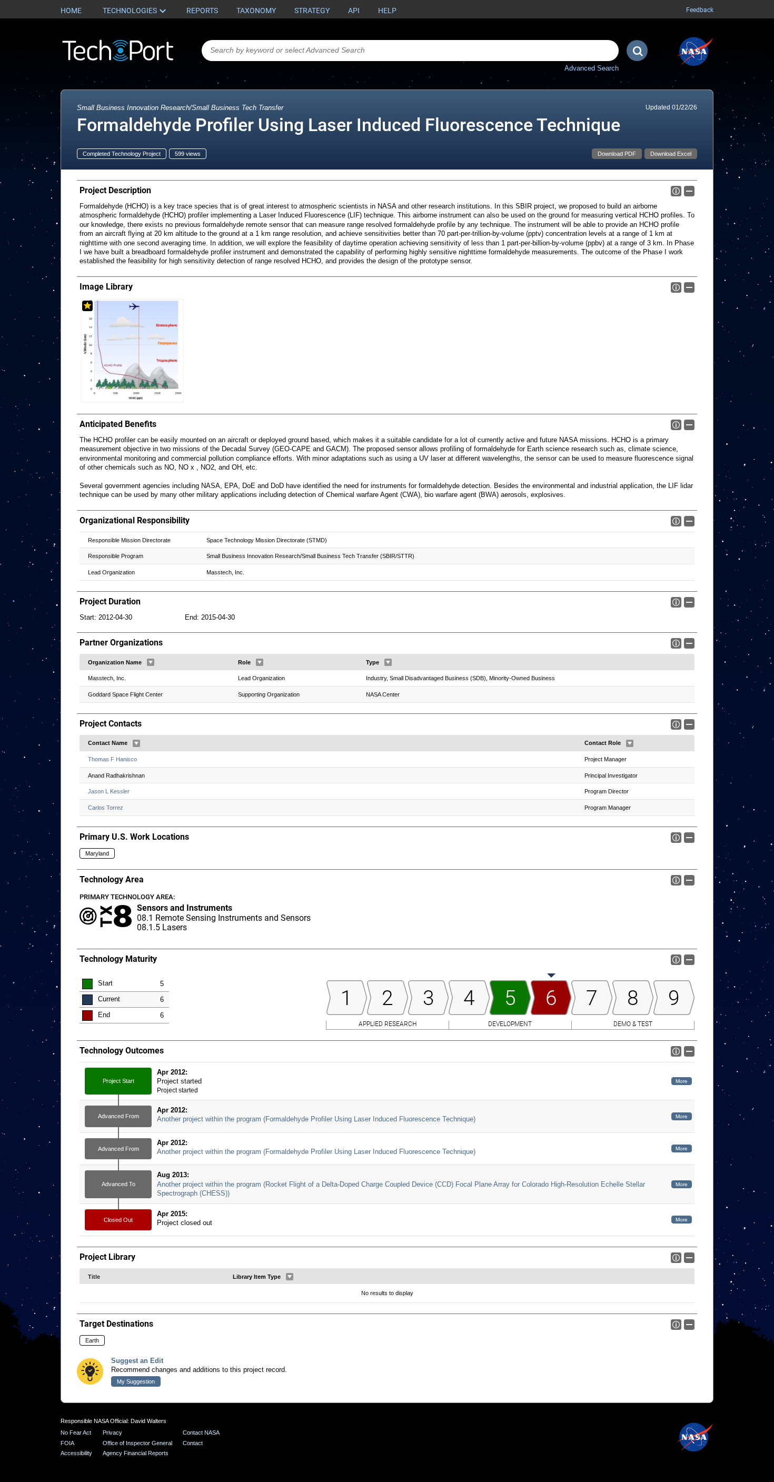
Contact (193, 1443)
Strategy (312, 10)
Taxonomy (256, 10)
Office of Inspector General (137, 1443)
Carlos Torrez (105, 807)
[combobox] (410, 50)
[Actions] (150, 662)
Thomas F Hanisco (112, 759)
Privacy (112, 1432)
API (354, 10)
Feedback (699, 10)
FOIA (67, 1443)
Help (387, 10)
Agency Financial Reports (135, 1453)
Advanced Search (591, 68)
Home (71, 10)
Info (676, 191)
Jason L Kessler (109, 791)
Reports (202, 10)
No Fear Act (76, 1432)
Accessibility (76, 1453)
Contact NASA (201, 1432)
